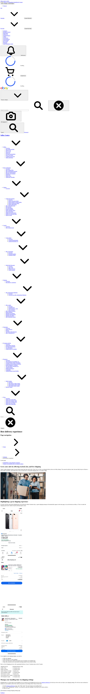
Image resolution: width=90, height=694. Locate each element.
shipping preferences (45, 682)
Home (4, 446)
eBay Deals (13, 2)
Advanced (26, 132)
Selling (4, 36)
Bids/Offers (5, 33)
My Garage (5, 41)
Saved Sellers (6, 40)
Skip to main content (5, 1)
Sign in (5, 2)
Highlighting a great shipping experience (11, 462)
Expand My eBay (28, 28)
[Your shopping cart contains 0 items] (10, 75)
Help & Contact (19, 2)
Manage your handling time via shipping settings (13, 463)
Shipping (5, 457)
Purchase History (6, 35)
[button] (12, 128)
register (9, 2)
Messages (5, 42)
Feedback (3, 692)
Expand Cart (23, 75)
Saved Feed (5, 38)
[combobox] (15, 110)
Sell (1, 8)
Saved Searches (6, 39)
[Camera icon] (11, 116)
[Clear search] (58, 105)
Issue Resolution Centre (8, 43)
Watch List (5, 34)
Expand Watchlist (28, 18)
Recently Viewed (6, 32)
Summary (5, 30)
